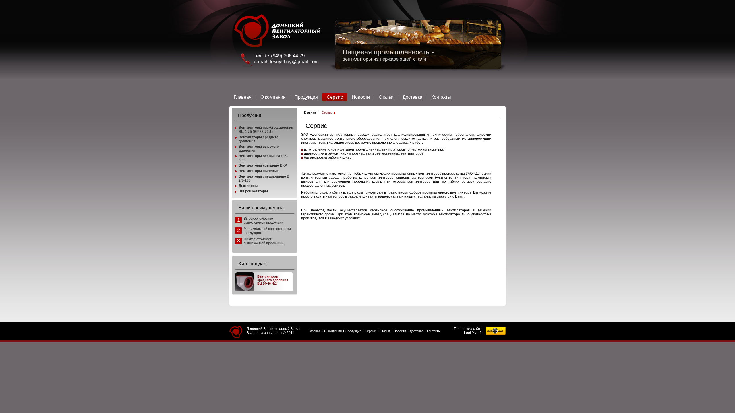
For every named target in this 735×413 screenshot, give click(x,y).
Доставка (412, 97)
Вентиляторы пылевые (259, 171)
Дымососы (248, 186)
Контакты (441, 97)
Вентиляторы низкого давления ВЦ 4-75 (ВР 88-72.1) (266, 130)
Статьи (386, 97)
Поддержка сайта (468, 329)
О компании (273, 97)
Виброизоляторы (253, 191)
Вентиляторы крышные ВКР (263, 165)
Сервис (335, 97)
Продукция (306, 97)
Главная (243, 97)
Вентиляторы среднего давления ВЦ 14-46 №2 (272, 280)
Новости (361, 97)
